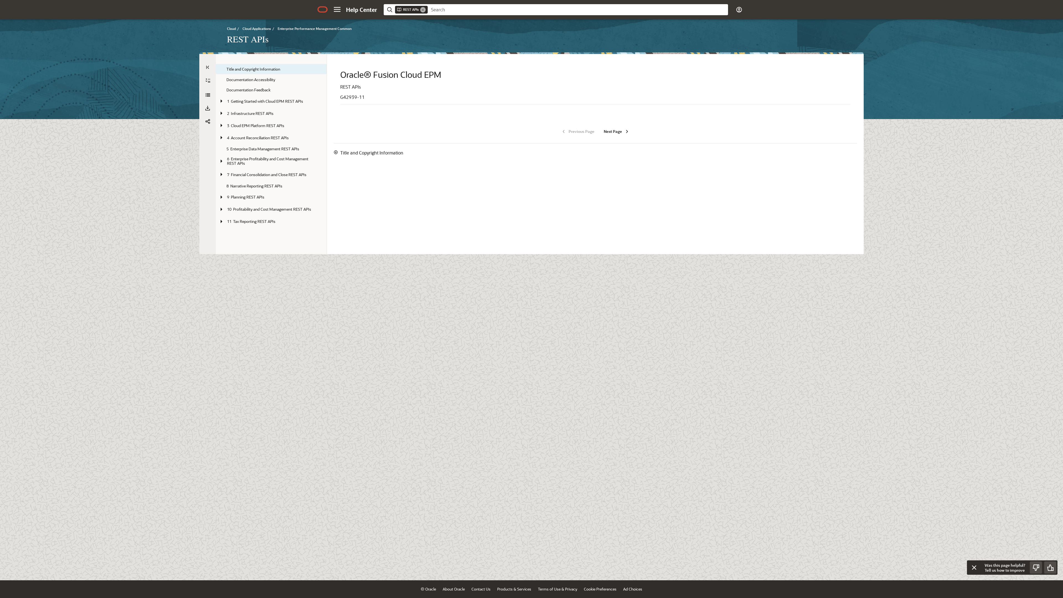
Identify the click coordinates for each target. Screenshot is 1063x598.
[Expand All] (208, 81)
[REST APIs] (208, 95)
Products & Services (514, 589)
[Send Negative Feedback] (1036, 567)
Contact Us (481, 589)
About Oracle (454, 589)
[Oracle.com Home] (322, 9)
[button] (337, 9)
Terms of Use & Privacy (557, 589)
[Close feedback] (974, 567)
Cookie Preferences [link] (600, 589)
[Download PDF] (208, 108)
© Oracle (428, 589)
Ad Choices (632, 589)
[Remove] (423, 10)
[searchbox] (578, 9)
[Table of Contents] (208, 67)
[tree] (271, 146)
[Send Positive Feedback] (1050, 567)
